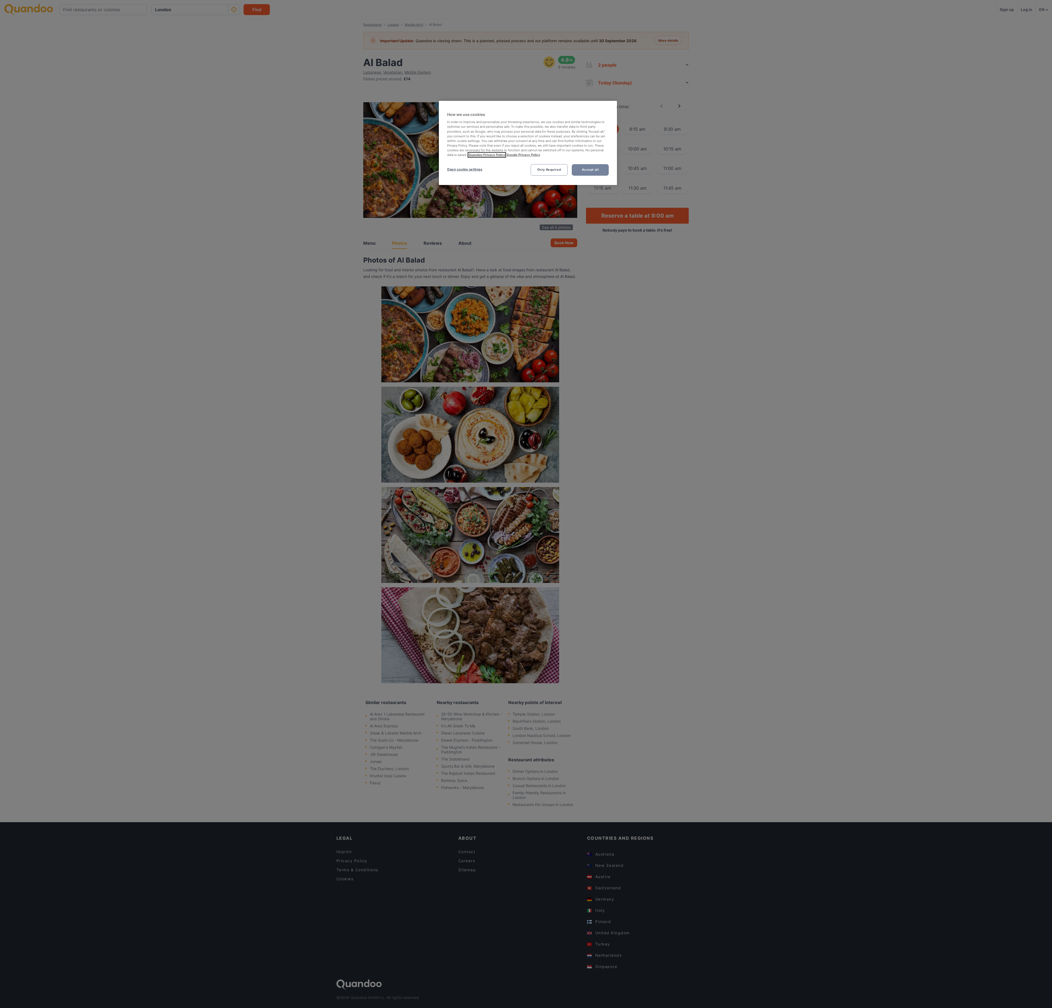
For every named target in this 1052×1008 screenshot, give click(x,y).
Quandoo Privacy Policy (486, 155)
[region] (528, 143)
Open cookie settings (464, 169)
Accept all (590, 170)
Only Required (549, 170)
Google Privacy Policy (523, 155)
